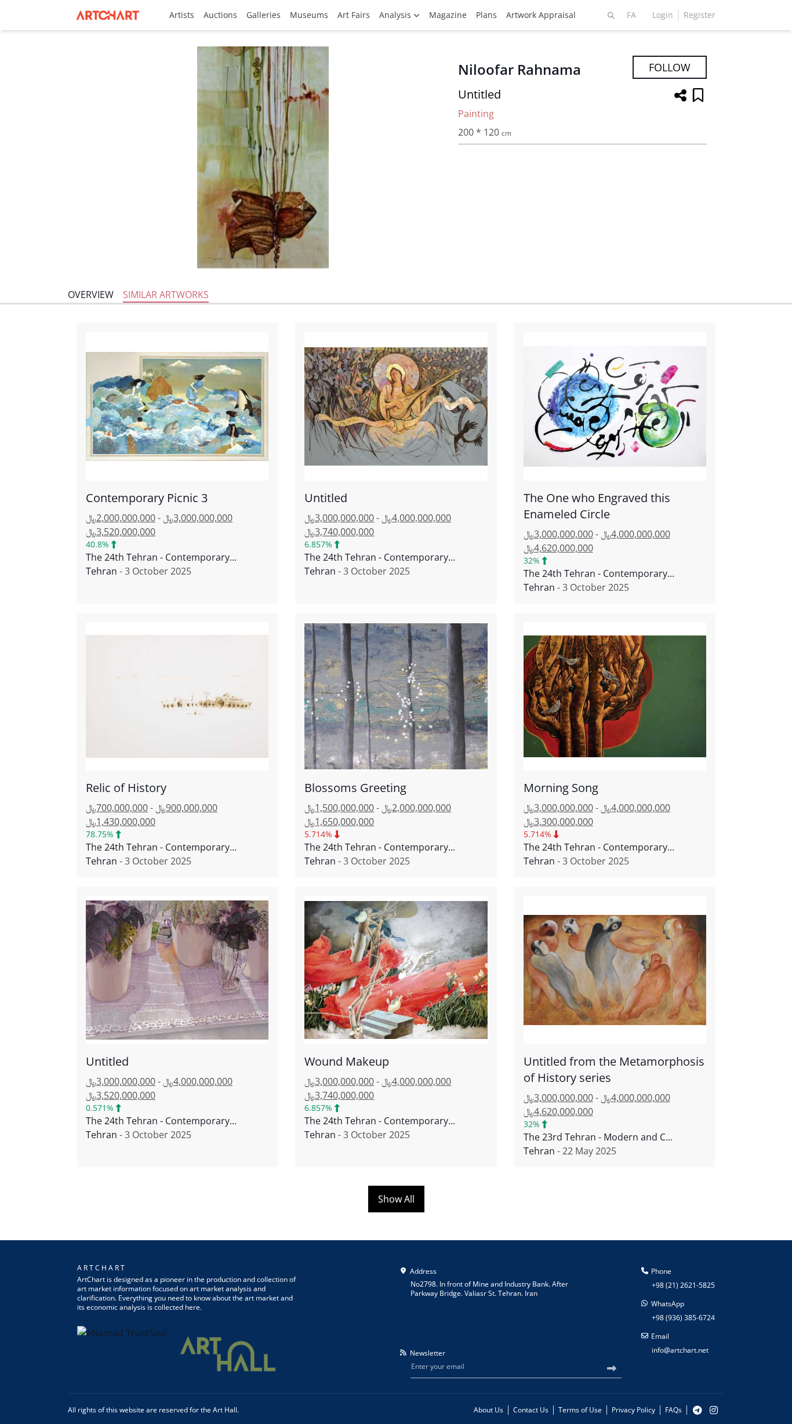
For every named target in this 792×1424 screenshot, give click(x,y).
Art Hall (225, 1410)
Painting (476, 113)
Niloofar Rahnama (519, 69)
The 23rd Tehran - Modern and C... (598, 1137)
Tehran (101, 571)
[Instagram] (714, 1410)
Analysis (396, 14)
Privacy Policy (633, 1410)
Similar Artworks (166, 294)
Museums (309, 14)
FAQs (673, 1410)
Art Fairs (353, 14)
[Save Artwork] (698, 96)
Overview (91, 294)
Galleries (263, 14)
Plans (486, 14)
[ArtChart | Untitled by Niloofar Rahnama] (262, 157)
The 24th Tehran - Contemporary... (161, 557)
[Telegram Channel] (697, 1410)
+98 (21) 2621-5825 (683, 1285)
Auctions (220, 14)
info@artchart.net (680, 1350)
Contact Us (530, 1410)
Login (662, 14)
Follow (670, 67)
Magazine (448, 14)
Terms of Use (580, 1410)
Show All (396, 1199)
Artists (181, 14)
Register (699, 14)
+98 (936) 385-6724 (683, 1318)
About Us (488, 1410)
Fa (631, 14)
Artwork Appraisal (541, 14)
